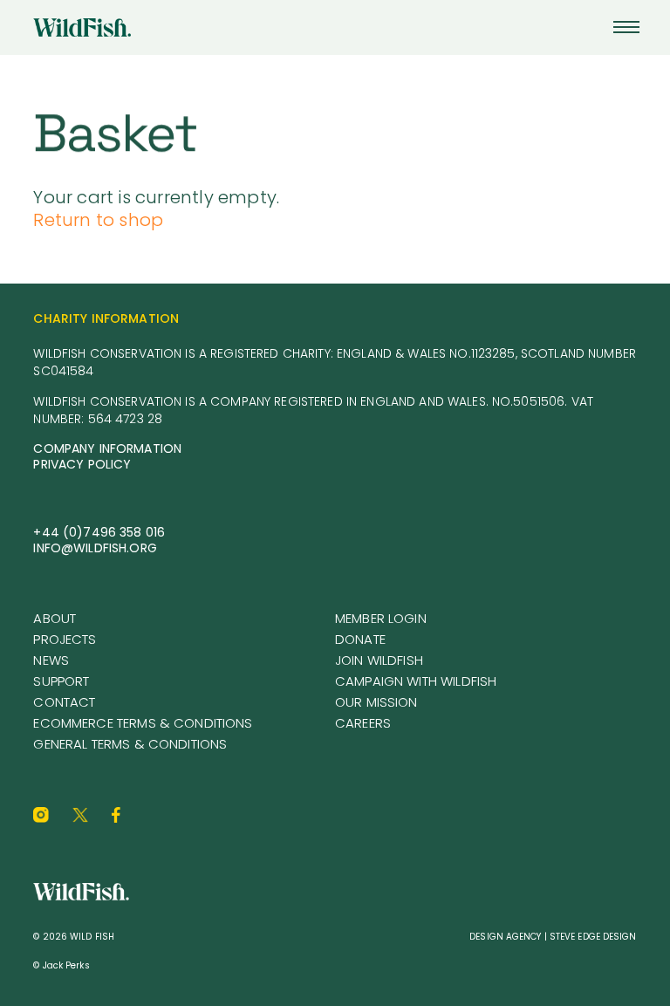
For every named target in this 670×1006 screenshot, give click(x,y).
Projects (64, 639)
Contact (64, 702)
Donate (360, 639)
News (51, 660)
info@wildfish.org (94, 548)
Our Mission (376, 702)
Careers (363, 723)
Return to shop (98, 220)
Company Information (107, 448)
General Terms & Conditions (130, 744)
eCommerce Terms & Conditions (142, 723)
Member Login (381, 618)
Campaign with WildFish (415, 681)
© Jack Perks (61, 965)
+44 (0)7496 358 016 (99, 532)
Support (61, 681)
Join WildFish (379, 660)
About (54, 618)
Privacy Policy (82, 464)
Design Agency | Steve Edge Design (552, 936)
